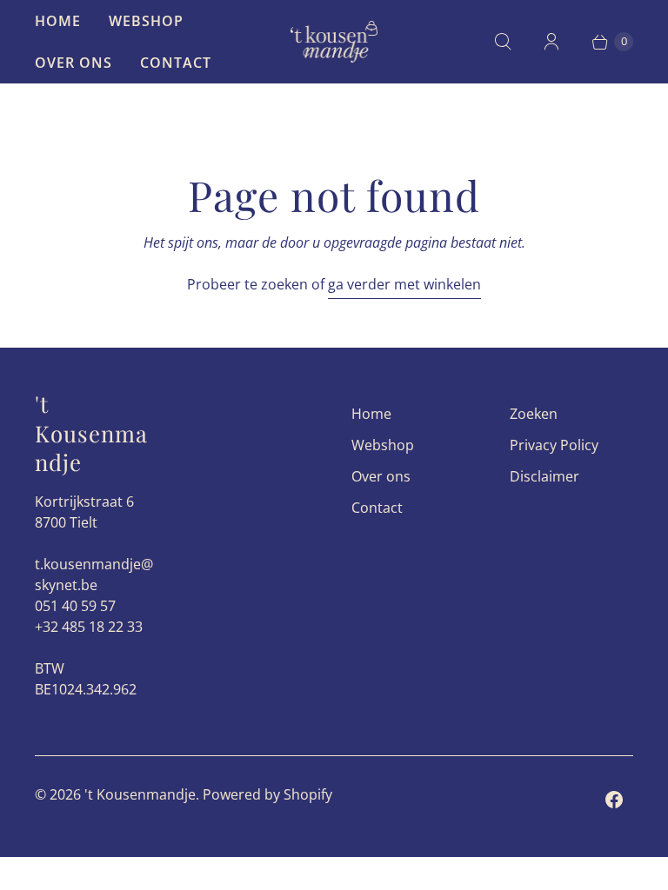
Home (58, 20)
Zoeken (534, 413)
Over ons (73, 62)
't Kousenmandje (140, 794)
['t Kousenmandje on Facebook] (614, 799)
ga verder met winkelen (404, 284)
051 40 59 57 (75, 605)
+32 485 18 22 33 (89, 626)
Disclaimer (544, 476)
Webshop (146, 20)
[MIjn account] (551, 42)
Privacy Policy (554, 445)
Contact (175, 62)
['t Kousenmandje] (334, 41)
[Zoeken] (502, 42)
